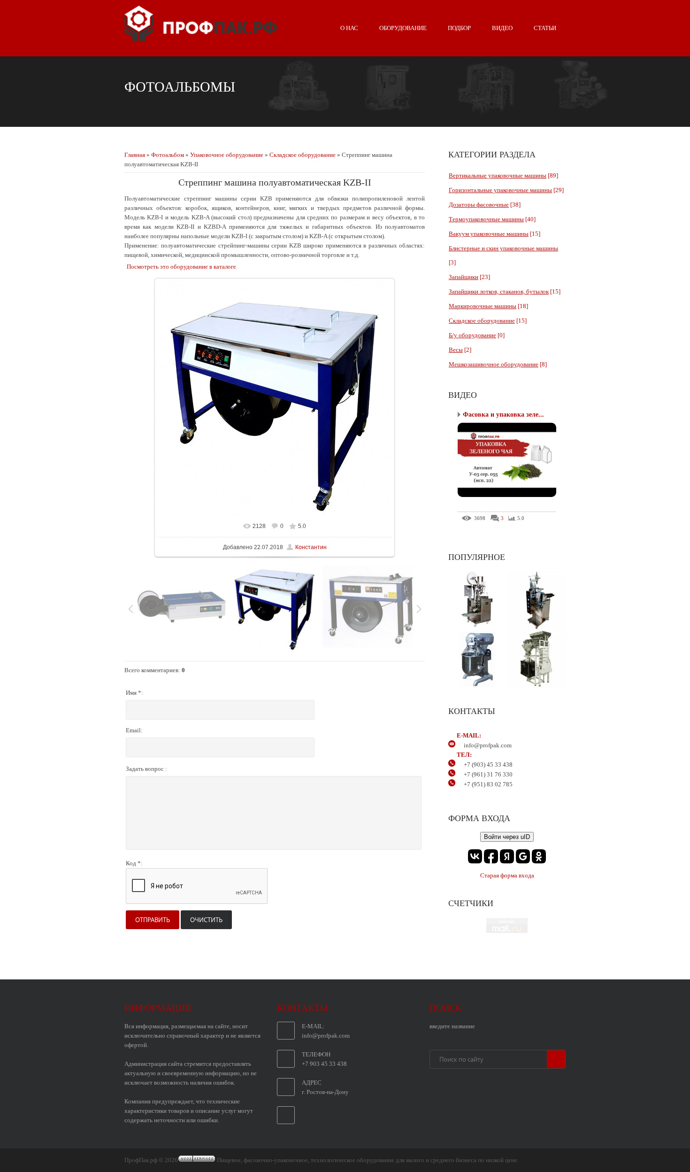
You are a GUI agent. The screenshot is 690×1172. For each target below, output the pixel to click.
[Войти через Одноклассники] (539, 856)
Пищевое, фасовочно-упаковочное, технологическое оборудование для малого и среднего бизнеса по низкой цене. (368, 1160)
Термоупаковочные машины (486, 219)
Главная (134, 154)
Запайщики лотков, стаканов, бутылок (499, 291)
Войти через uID (507, 836)
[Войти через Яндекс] (507, 856)
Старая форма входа (507, 875)
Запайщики (463, 276)
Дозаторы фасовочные (479, 204)
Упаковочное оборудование (226, 154)
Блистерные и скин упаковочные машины (503, 248)
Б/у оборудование (472, 335)
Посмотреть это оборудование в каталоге (181, 266)
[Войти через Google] (523, 856)
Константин (311, 547)
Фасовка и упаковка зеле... (503, 414)
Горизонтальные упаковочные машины (500, 190)
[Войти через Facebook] (491, 856)
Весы (456, 349)
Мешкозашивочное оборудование (493, 364)
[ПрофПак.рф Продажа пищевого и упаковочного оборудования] (200, 37)
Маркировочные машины (482, 306)
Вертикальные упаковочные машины (497, 175)
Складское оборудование (302, 154)
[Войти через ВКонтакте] (475, 856)
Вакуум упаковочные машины (489, 233)
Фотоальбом (167, 154)
